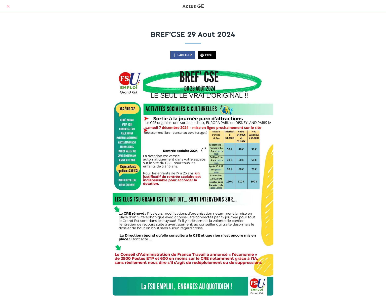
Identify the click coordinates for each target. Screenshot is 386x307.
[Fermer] (8, 6)
